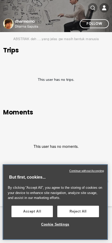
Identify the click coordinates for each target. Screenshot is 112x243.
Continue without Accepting (86, 170)
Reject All (78, 211)
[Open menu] (104, 8)
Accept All (32, 211)
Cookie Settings (55, 224)
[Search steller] (92, 8)
